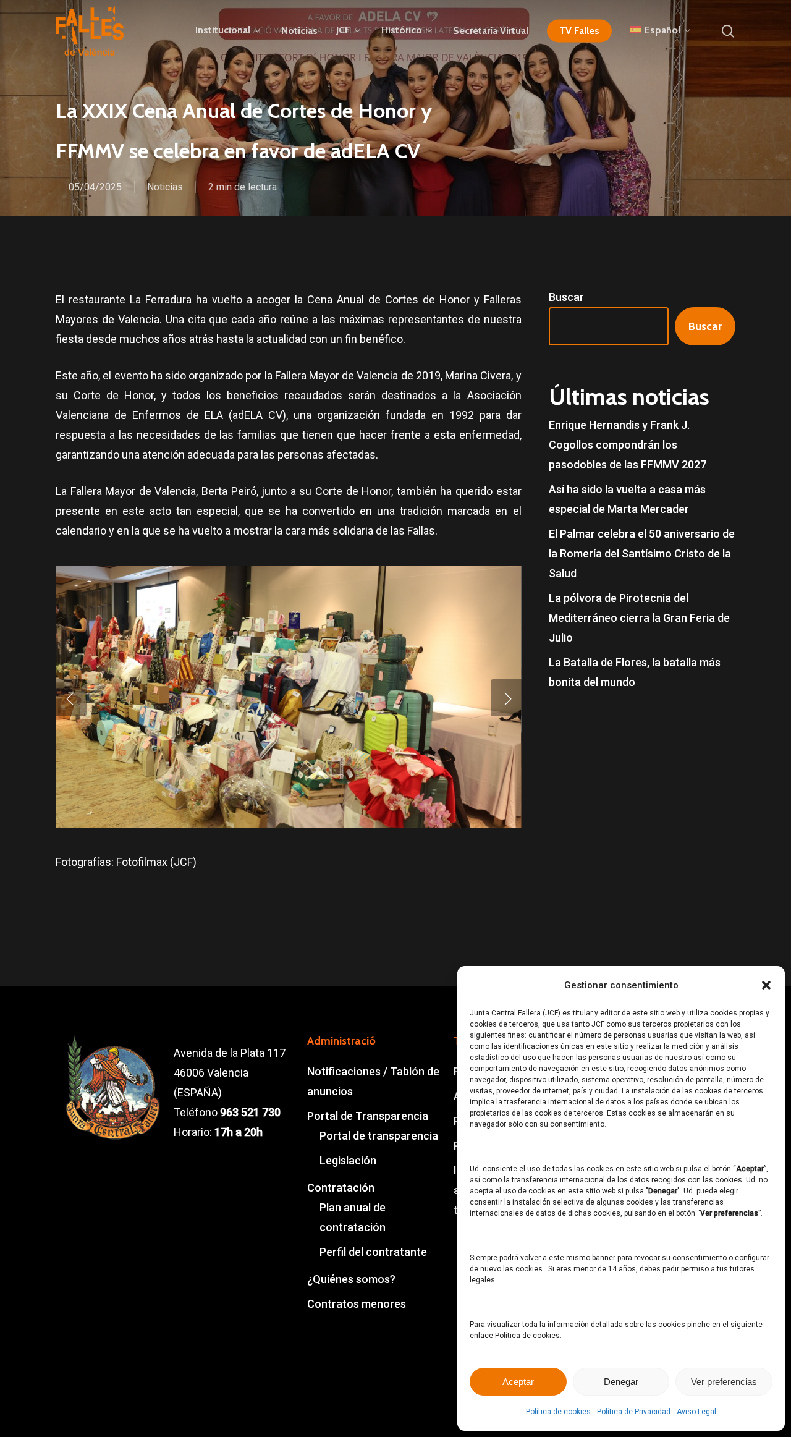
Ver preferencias (724, 1381)
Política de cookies (558, 1411)
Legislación (347, 1160)
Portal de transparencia (378, 1135)
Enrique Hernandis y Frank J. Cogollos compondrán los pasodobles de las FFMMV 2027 (627, 444)
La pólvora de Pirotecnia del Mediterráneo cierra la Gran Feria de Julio (639, 617)
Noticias (165, 187)
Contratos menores (356, 1303)
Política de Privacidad (633, 1411)
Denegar (621, 1381)
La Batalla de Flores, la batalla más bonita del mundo (635, 672)
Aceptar (518, 1381)
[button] (766, 985)
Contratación (340, 1187)
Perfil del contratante (373, 1251)
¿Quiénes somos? (351, 1279)
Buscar (566, 296)
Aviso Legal (696, 1411)
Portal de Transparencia (367, 1115)
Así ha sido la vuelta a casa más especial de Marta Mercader (627, 499)
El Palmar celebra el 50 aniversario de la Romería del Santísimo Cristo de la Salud (642, 553)
